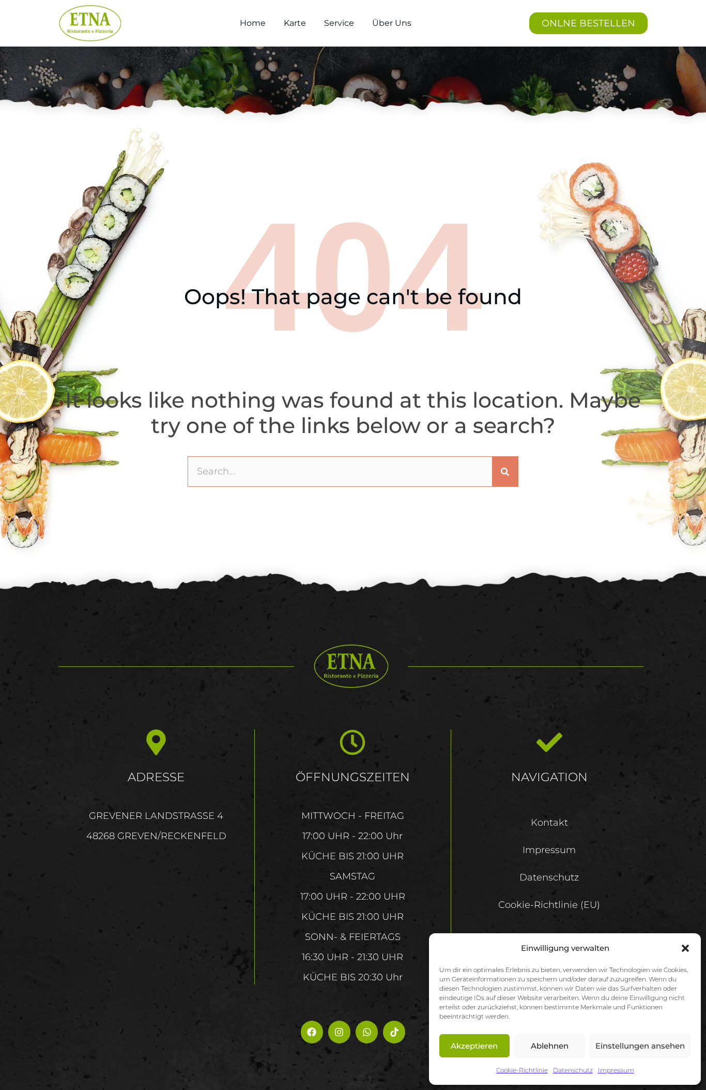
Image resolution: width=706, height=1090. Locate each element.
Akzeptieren (474, 1046)
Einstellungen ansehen (640, 1046)
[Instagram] (339, 1032)
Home (253, 23)
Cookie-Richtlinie (522, 1070)
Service (339, 23)
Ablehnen (550, 1046)
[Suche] (505, 471)
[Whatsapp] (367, 1032)
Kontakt (549, 822)
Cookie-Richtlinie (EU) (549, 904)
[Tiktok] (394, 1032)
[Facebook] (312, 1032)
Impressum (616, 1070)
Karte (295, 23)
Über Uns (391, 23)
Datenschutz (573, 1070)
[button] (685, 948)
